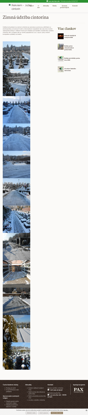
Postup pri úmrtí (11, 388)
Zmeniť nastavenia (43, 413)
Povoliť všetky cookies (57, 413)
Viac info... (65, 410)
